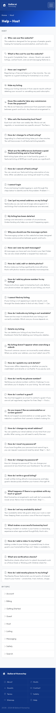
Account (10, 593)
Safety (9, 646)
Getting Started (13, 608)
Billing (9, 601)
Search (9, 653)
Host (8, 624)
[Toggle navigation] (51, 5)
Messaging (11, 638)
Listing (9, 631)
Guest (9, 616)
